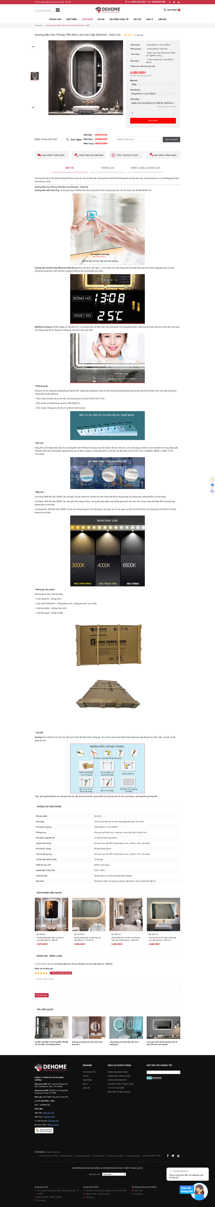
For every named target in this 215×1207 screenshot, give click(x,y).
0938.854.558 (159, 2)
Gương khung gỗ (133, 1156)
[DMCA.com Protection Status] (163, 1077)
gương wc (130, 796)
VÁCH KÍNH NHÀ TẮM (151, 1156)
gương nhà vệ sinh (116, 796)
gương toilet (141, 796)
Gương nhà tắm (66, 1156)
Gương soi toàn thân (115, 1156)
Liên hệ (162, 19)
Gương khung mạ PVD (48, 1156)
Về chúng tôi (89, 1072)
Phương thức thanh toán (120, 1084)
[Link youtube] (178, 2)
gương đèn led (100, 796)
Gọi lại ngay (171, 139)
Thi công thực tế (119, 19)
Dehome (87, 1065)
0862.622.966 (53, 1125)
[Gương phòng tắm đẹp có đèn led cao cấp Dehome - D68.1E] (51, 914)
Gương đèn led (99, 1156)
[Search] (58, 10)
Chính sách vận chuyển (119, 1076)
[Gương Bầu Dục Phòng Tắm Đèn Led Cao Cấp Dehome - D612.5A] (35, 76)
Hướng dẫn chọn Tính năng (166, 107)
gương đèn (152, 796)
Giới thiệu (71, 19)
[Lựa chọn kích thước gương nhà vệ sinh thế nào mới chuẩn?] (163, 1027)
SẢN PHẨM (87, 19)
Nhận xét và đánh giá (44, 968)
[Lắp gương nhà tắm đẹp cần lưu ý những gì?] (126, 1027)
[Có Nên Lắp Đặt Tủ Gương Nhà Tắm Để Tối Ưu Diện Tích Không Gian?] (51, 1027)
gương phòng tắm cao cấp (51, 796)
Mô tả (70, 167)
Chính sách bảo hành (118, 1072)
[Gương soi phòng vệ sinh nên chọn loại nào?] (89, 1027)
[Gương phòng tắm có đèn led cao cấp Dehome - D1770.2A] (89, 914)
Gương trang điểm (82, 1156)
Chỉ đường (41, 1200)
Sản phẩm (87, 1080)
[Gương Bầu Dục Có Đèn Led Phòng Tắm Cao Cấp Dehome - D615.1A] (126, 914)
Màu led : (134, 80)
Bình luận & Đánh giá (145, 167)
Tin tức (138, 19)
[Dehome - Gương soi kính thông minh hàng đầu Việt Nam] (107, 10)
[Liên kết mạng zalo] (212, 490)
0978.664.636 (53, 1121)
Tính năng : (135, 99)
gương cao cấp (71, 796)
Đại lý (85, 1084)
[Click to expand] (85, 78)
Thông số (107, 167)
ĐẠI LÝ (150, 19)
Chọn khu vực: (95, 1174)
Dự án (101, 19)
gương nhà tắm (86, 796)
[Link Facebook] (169, 2)
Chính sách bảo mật (117, 1080)
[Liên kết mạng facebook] (212, 485)
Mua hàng (153, 121)
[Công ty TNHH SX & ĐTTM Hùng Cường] (53, 1068)
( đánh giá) (139, 35)
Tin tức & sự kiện (116, 1088)
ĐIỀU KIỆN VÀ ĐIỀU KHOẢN (119, 1092)
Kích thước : (135, 90)
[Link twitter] (174, 2)
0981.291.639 (138, 2)
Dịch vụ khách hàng (119, 1065)
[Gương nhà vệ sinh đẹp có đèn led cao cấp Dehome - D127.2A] (163, 914)
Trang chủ (55, 19)
